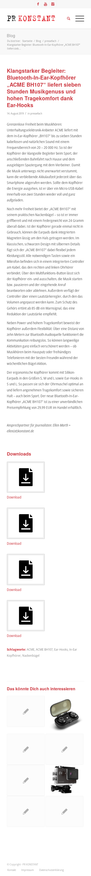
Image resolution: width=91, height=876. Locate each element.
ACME (30, 649)
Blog (11, 35)
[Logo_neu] (38, 18)
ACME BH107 (44, 649)
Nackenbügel (30, 655)
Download (14, 497)
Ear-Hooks (61, 649)
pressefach (36, 113)
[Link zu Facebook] (38, 4)
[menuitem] (11, 870)
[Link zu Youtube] (45, 4)
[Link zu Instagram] (52, 4)
